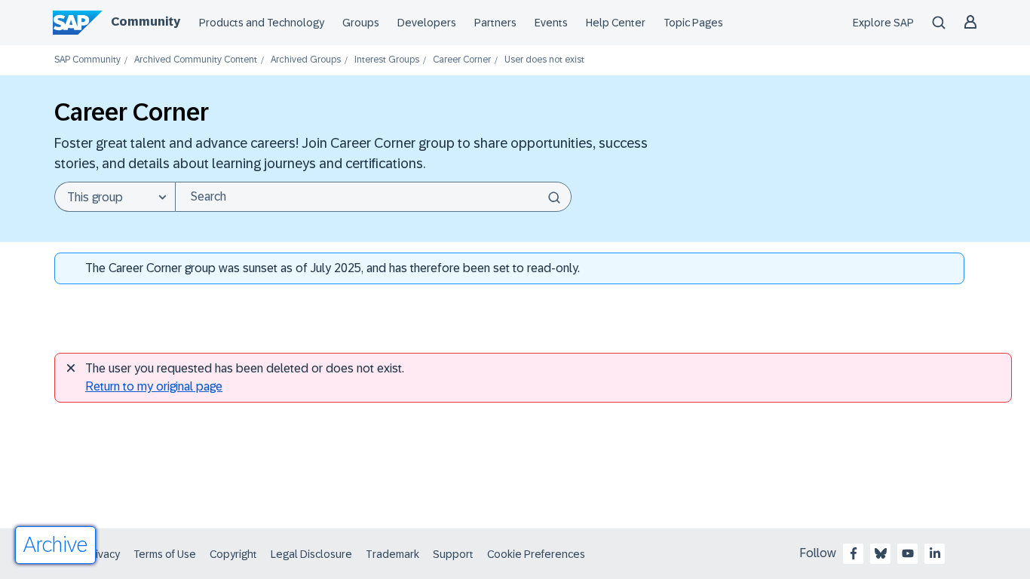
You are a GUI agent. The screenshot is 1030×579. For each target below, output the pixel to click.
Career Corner (462, 60)
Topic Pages (693, 23)
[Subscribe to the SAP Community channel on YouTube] (908, 553)
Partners (495, 23)
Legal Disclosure (311, 554)
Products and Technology (261, 23)
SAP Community (87, 60)
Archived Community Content (195, 60)
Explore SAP (883, 23)
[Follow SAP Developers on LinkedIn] (935, 553)
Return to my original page (153, 386)
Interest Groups (386, 60)
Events (551, 23)
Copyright (233, 554)
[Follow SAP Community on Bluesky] (881, 553)
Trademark (392, 554)
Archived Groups (306, 60)
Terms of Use (164, 554)
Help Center (615, 23)
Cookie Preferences (536, 554)
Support (453, 554)
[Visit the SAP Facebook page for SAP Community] (854, 553)
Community (145, 21)
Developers (426, 23)
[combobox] (373, 197)
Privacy (102, 554)
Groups (360, 23)
